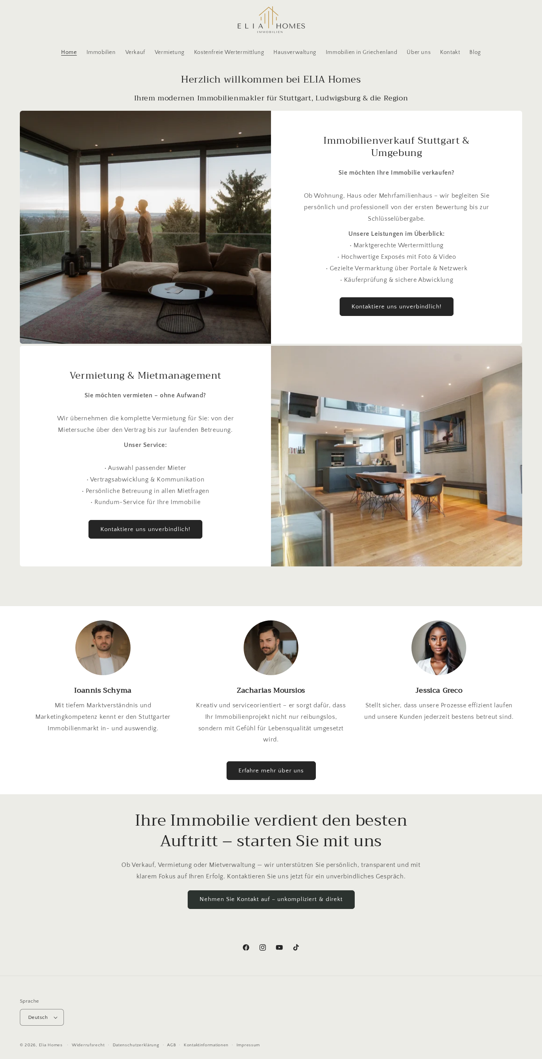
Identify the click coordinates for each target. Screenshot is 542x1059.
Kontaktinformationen (206, 1045)
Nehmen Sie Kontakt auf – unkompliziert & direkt (271, 899)
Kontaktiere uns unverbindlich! (397, 306)
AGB (171, 1045)
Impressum (248, 1045)
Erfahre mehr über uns (271, 770)
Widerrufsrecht (88, 1045)
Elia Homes (51, 1045)
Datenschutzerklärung (136, 1045)
